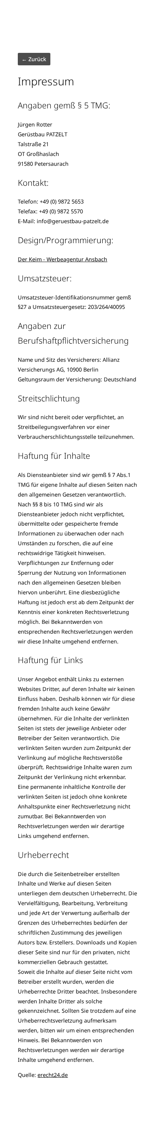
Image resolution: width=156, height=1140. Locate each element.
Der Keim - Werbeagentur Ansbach (62, 259)
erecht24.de (52, 1074)
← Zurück (34, 59)
